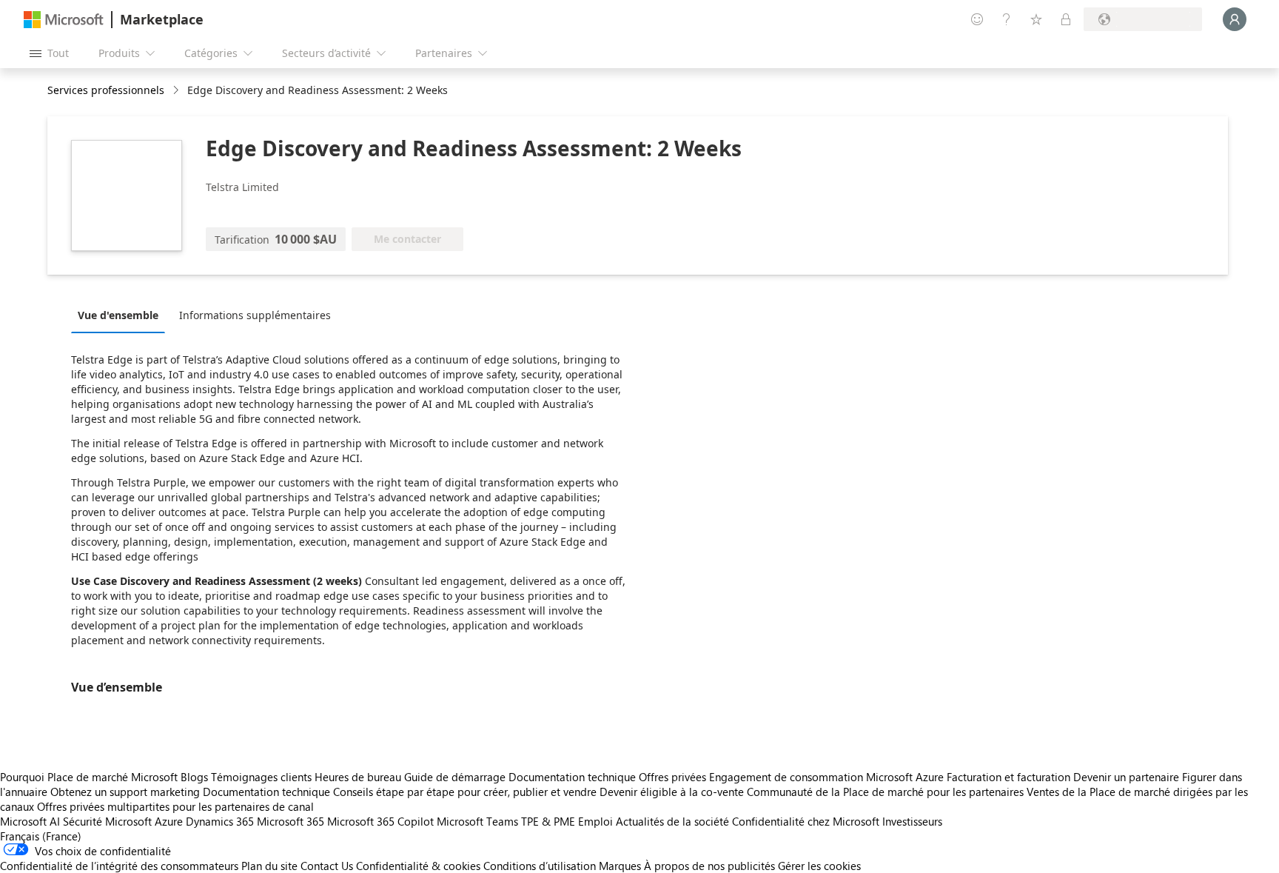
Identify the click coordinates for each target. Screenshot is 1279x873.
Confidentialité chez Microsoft (805, 821)
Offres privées (672, 776)
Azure (169, 821)
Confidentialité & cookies (418, 865)
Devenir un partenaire (1126, 776)
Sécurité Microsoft (107, 821)
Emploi (595, 821)
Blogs (194, 776)
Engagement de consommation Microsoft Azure (828, 776)
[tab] (121, 314)
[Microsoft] (64, 19)
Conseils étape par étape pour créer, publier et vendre (465, 791)
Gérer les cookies (819, 865)
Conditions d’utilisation (539, 865)
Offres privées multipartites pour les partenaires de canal (175, 806)
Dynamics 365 (220, 821)
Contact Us (327, 865)
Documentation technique (572, 776)
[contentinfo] (177, 90)
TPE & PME (548, 821)
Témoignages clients (261, 776)
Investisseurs (912, 821)
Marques (620, 865)
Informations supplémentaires (255, 315)
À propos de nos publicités (709, 865)
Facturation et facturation (1008, 776)
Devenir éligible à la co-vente (672, 791)
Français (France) (40, 836)
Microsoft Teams (477, 821)
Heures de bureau (358, 776)
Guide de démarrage (455, 776)
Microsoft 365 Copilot (380, 821)
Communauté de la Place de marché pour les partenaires (885, 791)
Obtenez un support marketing (125, 791)
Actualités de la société (672, 821)
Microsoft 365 (290, 821)
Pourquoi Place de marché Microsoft (89, 776)
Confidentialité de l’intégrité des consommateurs (119, 865)
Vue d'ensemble (118, 315)
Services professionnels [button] (105, 90)
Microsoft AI (30, 821)
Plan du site (269, 865)
